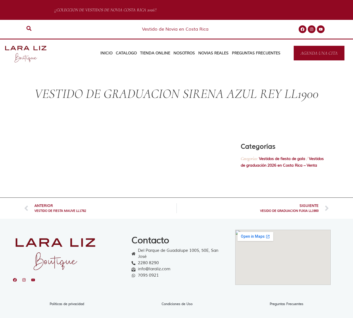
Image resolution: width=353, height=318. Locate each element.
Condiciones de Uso (177, 304)
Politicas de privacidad (67, 304)
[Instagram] (311, 29)
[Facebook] (302, 29)
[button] (247, 180)
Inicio (106, 53)
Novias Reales (213, 53)
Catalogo (126, 53)
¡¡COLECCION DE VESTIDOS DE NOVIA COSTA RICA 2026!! (104, 10)
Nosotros (184, 53)
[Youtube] (321, 29)
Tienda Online (155, 53)
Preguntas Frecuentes (256, 53)
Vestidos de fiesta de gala (282, 158)
